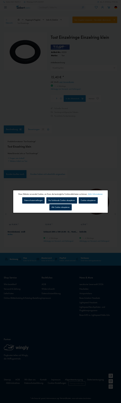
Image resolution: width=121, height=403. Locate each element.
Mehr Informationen (95, 194)
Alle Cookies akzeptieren (60, 207)
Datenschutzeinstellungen (33, 200)
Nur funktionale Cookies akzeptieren (61, 200)
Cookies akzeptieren (88, 200)
